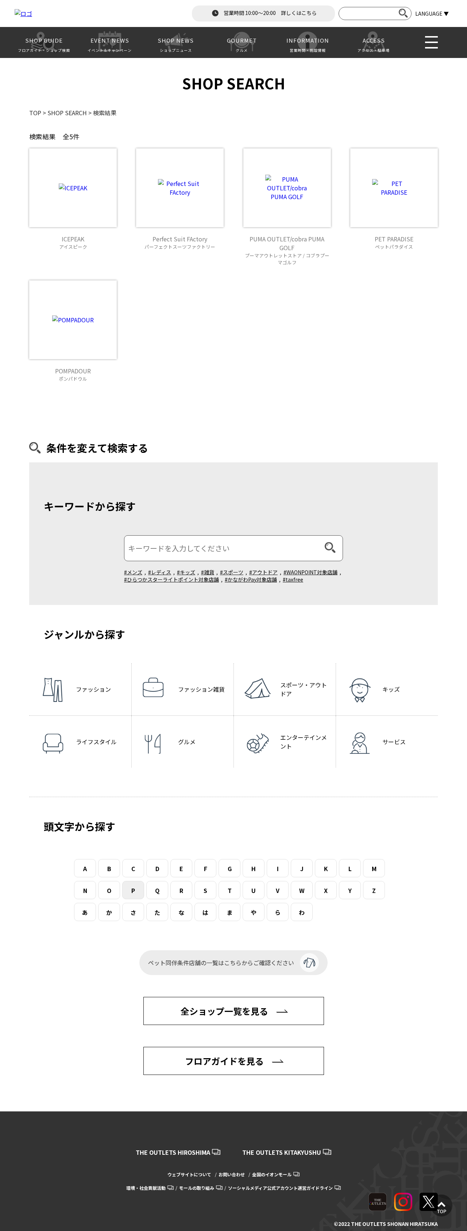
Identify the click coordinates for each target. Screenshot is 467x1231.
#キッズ (186, 572)
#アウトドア (263, 572)
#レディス (159, 572)
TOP (35, 112)
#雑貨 (207, 572)
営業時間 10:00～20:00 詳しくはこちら (270, 12)
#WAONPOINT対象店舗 (310, 572)
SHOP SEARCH (67, 112)
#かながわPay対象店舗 (251, 579)
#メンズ (133, 572)
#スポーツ (231, 572)
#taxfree (293, 579)
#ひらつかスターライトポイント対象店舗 (171, 579)
